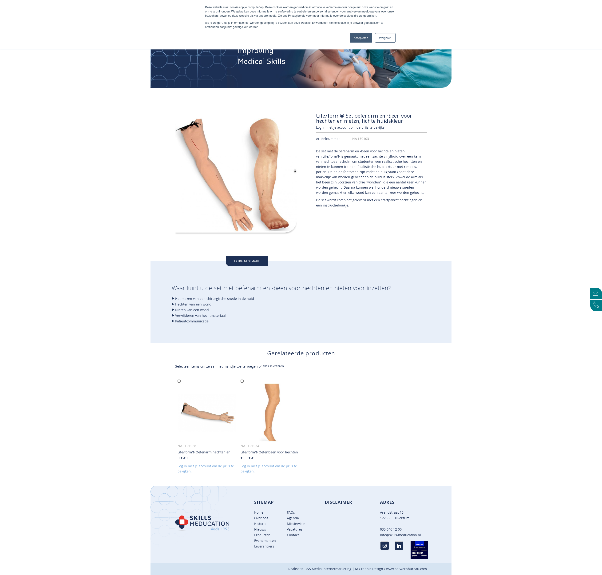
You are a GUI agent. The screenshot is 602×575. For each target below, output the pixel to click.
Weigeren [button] (385, 38)
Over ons (261, 518)
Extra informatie (247, 261)
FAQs (291, 512)
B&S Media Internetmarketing (328, 569)
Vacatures (294, 529)
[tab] (247, 261)
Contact (293, 535)
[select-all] (273, 366)
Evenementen (265, 540)
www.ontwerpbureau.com (406, 569)
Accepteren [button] (361, 38)
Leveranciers (264, 546)
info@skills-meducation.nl (400, 535)
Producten (262, 535)
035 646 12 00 (391, 529)
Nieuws (260, 529)
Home (258, 512)
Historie (260, 523)
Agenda (293, 518)
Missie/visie (296, 523)
